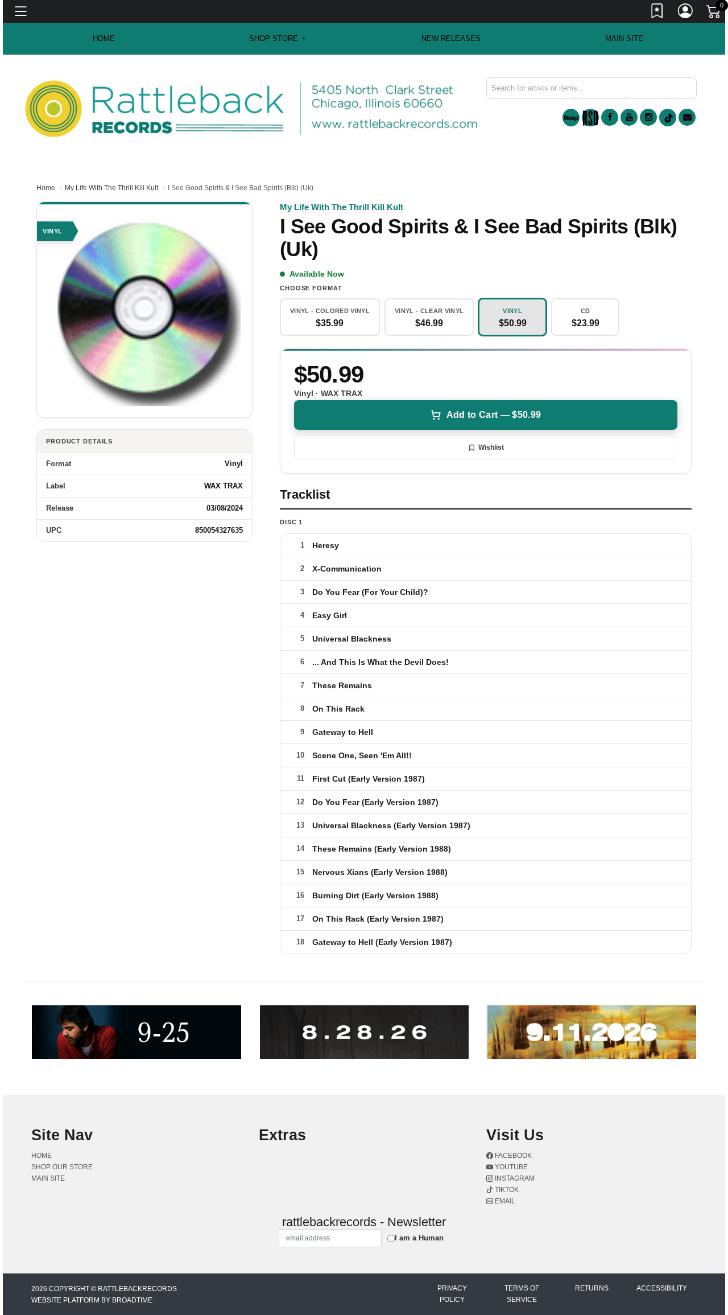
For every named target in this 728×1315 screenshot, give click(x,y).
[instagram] (648, 117)
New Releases (451, 38)
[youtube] (629, 117)
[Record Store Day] (590, 118)
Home (45, 188)
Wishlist (491, 447)
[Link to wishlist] (657, 13)
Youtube (510, 1167)
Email (504, 1201)
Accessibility (661, 1288)
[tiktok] (667, 118)
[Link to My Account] (686, 13)
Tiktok (506, 1190)
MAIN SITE (624, 38)
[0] (714, 13)
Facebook (512, 1156)
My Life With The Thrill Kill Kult (111, 188)
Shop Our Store (62, 1167)
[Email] (687, 117)
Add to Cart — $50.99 (493, 415)
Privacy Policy (452, 1294)
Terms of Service (521, 1294)
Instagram (514, 1178)
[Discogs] (571, 118)
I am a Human (419, 1238)
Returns (592, 1288)
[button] (277, 38)
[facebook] (609, 117)
